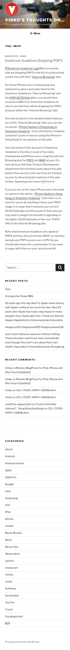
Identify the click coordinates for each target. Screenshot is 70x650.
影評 (7, 623)
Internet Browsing (43, 76)
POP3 (30, 160)
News (8, 539)
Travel (9, 609)
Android (10, 456)
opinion (9, 560)
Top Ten (9, 602)
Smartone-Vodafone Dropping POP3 (34, 61)
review (9, 574)
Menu (37, 33)
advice (9, 449)
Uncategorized (14, 616)
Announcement (14, 463)
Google (9, 484)
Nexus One (11, 546)
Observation (12, 553)
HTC (7, 505)
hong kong (11, 498)
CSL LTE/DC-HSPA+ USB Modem (36, 390)
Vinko (8, 368)
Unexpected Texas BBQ (19, 296)
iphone (9, 518)
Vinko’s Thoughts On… (35, 20)
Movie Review (13, 532)
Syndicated (12, 595)
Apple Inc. (11, 477)
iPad (7, 511)
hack (8, 491)
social (8, 581)
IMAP (42, 160)
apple (8, 470)
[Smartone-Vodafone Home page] (22, 68)
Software (10, 588)
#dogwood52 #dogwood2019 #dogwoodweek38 (34, 327)
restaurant (11, 567)
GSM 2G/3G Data (20, 97)
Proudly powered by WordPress (22, 641)
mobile (9, 525)
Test (7, 289)
